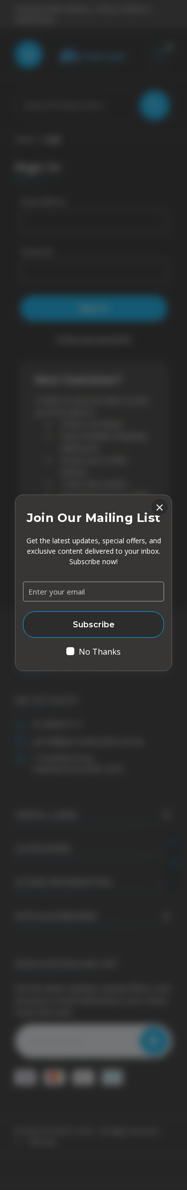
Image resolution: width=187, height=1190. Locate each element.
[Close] (160, 507)
